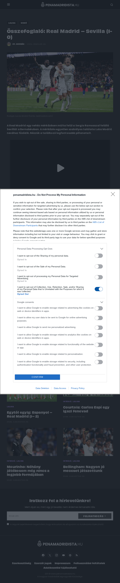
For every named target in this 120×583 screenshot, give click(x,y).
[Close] (114, 195)
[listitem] (60, 248)
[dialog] (60, 291)
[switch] (99, 256)
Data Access (60, 388)
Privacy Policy (78, 388)
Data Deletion (42, 388)
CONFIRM (37, 377)
